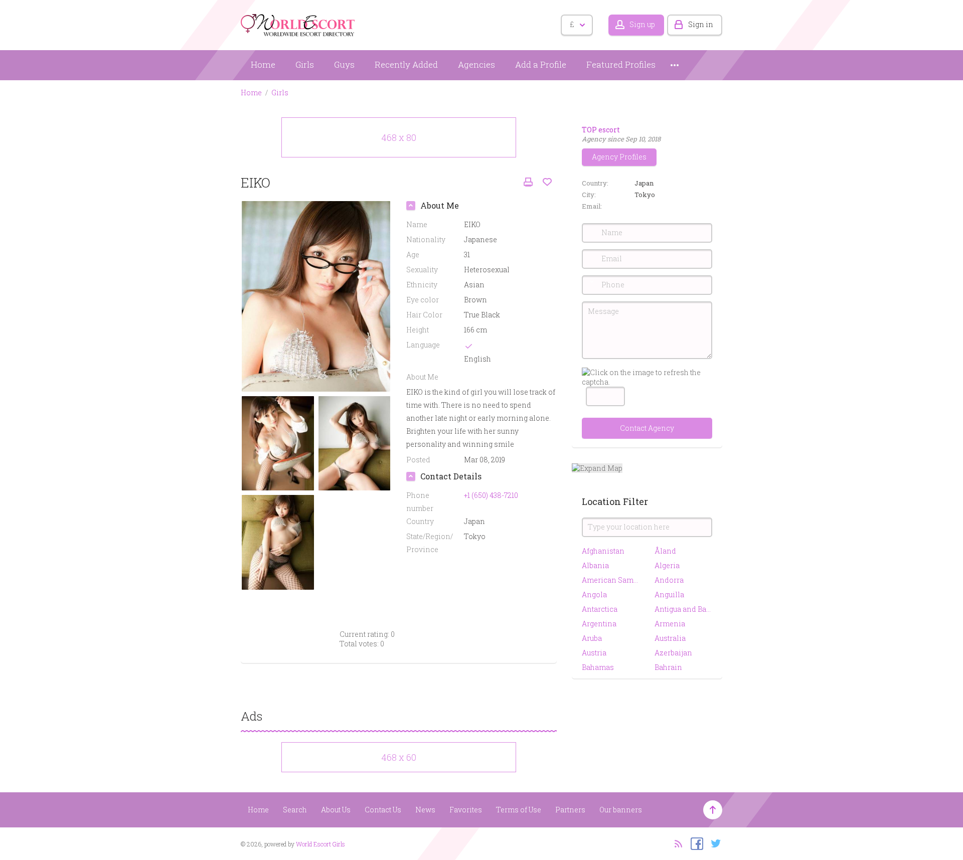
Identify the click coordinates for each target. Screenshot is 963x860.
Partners (570, 809)
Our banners (620, 809)
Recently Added (406, 64)
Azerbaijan (673, 652)
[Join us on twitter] (713, 843)
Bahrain (668, 667)
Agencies (476, 64)
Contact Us (383, 809)
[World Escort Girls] (298, 23)
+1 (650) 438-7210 (491, 495)
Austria (594, 652)
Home (263, 64)
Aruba (592, 638)
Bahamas (598, 667)
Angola (594, 594)
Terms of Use (518, 809)
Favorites (465, 809)
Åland (665, 551)
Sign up (642, 24)
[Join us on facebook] (694, 843)
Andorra (669, 580)
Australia (670, 638)
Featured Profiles (621, 64)
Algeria (667, 565)
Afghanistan (603, 551)
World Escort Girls (320, 844)
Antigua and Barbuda (683, 609)
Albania (595, 565)
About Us (336, 809)
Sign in (700, 24)
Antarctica (599, 609)
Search (295, 809)
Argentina (599, 623)
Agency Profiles (619, 156)
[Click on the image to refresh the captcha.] (647, 377)
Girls (304, 64)
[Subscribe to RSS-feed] (675, 843)
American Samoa (610, 580)
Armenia (670, 623)
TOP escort (601, 129)
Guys (344, 64)
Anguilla (669, 594)
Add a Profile (540, 64)
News (425, 809)
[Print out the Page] (528, 182)
